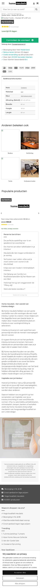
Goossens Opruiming (12, 544)
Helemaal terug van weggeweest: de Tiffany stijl (19, 284)
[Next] (39, 213)
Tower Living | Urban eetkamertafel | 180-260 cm (15, 219)
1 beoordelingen (14, 26)
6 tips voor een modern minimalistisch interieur (19, 269)
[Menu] (3, 3)
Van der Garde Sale (11, 541)
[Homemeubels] (18, 3)
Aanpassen (20, 578)
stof (22, 92)
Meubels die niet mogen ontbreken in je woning (19, 254)
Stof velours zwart (26, 96)
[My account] (34, 3)
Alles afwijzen (20, 584)
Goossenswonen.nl (18, 44)
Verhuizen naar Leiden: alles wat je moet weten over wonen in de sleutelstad (18, 261)
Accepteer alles (20, 573)
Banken (4, 13)
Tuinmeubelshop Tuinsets (14, 534)
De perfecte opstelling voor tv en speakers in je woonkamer (17, 242)
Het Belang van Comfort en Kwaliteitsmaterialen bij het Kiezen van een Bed (19, 276)
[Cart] (37, 3)
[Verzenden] (36, 9)
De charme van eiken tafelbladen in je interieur (19, 248)
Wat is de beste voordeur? (14, 289)
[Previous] (1, 213)
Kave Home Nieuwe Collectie (15, 537)
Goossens (24, 87)
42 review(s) (10, 224)
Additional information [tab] (12, 79)
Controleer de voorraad (18, 40)
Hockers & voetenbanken (14, 13)
